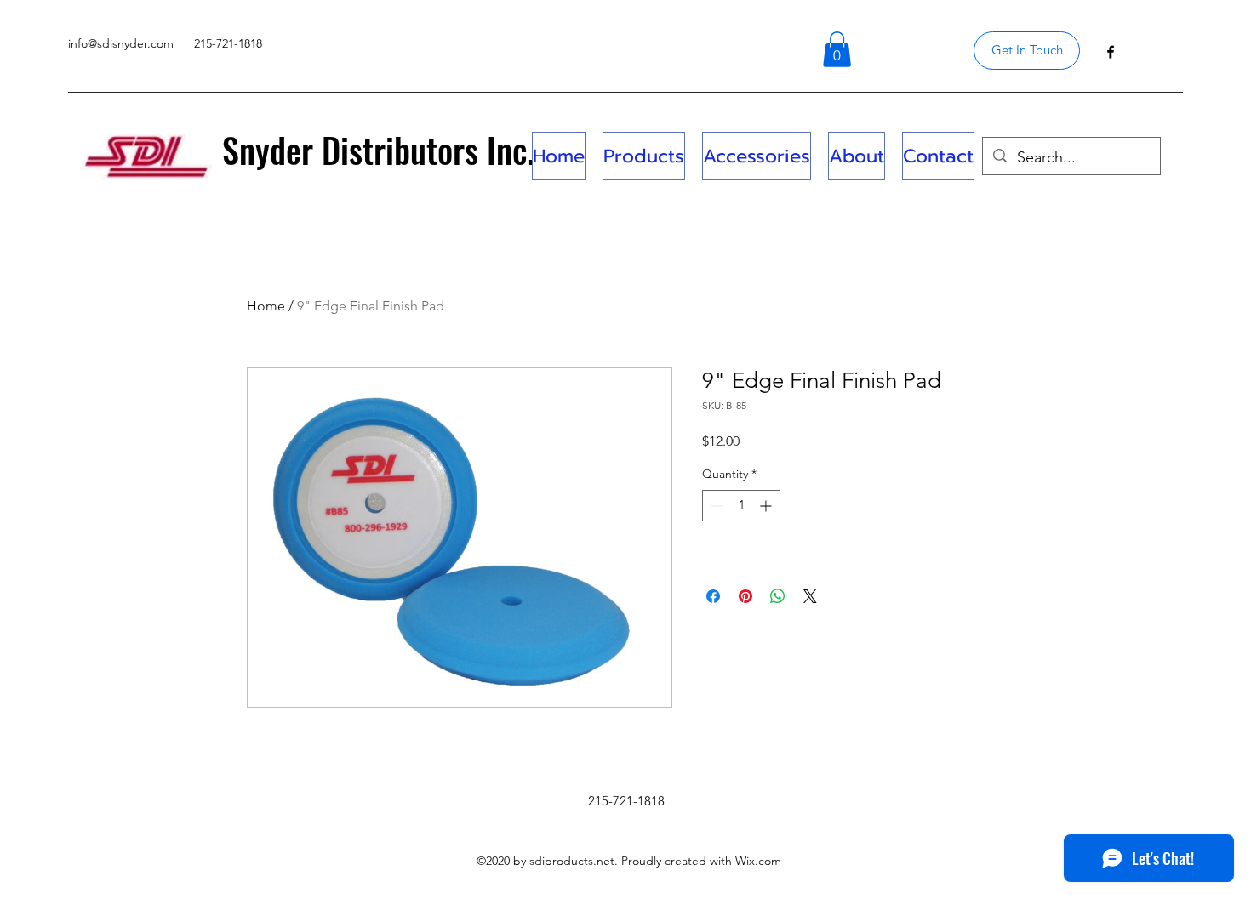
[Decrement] (715, 506)
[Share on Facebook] (713, 596)
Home (266, 306)
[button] (837, 49)
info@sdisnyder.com (121, 43)
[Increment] (767, 506)
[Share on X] (810, 596)
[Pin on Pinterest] (745, 596)
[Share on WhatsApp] (778, 596)
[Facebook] (1110, 51)
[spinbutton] (741, 506)
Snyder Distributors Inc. (378, 149)
